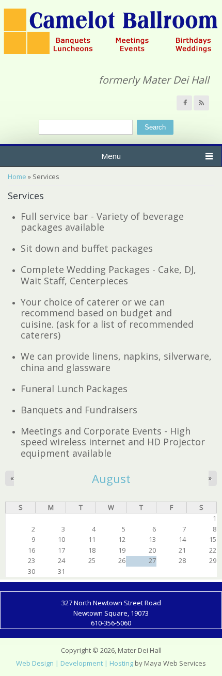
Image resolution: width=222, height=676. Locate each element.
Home (17, 176)
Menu (111, 156)
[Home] (111, 52)
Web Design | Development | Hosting (74, 663)
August (111, 478)
